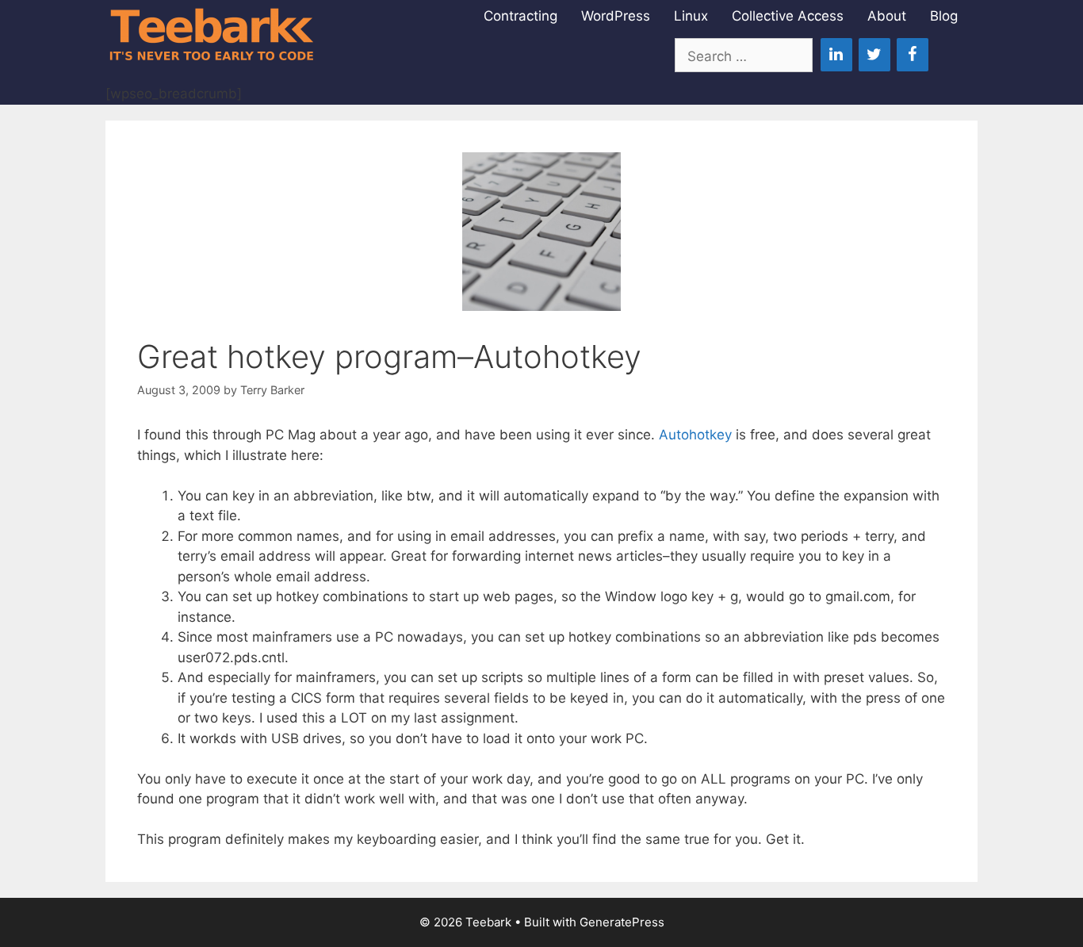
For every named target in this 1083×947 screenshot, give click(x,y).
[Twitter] (874, 54)
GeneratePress (622, 922)
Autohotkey (695, 435)
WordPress (615, 16)
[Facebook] (912, 54)
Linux (691, 16)
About (886, 16)
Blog (944, 16)
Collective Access (788, 16)
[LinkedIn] (836, 54)
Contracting (520, 16)
